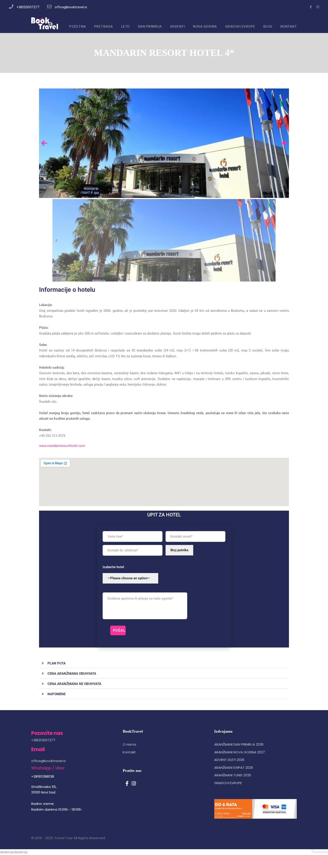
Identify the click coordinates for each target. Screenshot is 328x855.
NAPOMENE (57, 694)
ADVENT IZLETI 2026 (229, 759)
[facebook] (311, 7)
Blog (267, 26)
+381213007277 (28, 7)
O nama (129, 744)
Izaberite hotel (113, 567)
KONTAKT (288, 26)
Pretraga (103, 26)
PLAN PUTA (57, 663)
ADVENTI (177, 26)
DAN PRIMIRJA (150, 26)
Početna (77, 26)
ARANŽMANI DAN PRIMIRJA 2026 (239, 744)
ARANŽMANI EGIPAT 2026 (233, 767)
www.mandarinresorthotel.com (62, 446)
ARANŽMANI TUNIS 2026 (232, 775)
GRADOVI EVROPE (240, 26)
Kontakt (129, 752)
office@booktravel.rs (71, 7)
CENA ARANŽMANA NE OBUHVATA (74, 684)
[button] (164, 663)
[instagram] (317, 7)
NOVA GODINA (205, 26)
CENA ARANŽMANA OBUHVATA (72, 674)
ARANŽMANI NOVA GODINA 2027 (239, 752)
